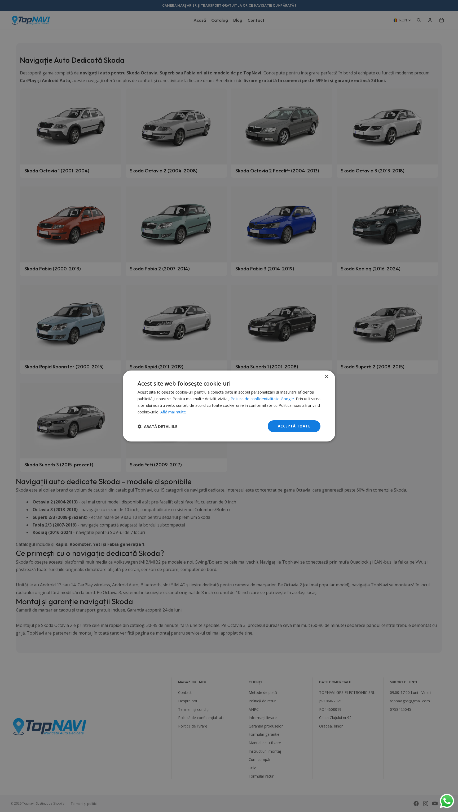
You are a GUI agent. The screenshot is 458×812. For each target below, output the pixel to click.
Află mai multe (173, 411)
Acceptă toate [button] (294, 426)
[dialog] (229, 406)
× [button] (326, 377)
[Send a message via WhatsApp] (447, 801)
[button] (157, 426)
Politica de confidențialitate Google (262, 398)
